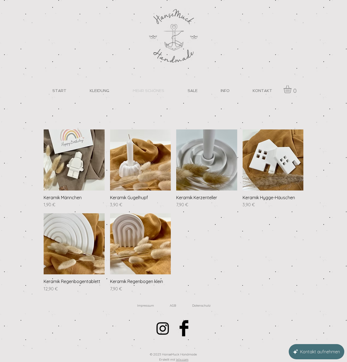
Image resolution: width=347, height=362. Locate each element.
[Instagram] (163, 328)
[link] (292, 89)
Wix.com (182, 359)
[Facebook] (184, 328)
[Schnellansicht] (74, 159)
